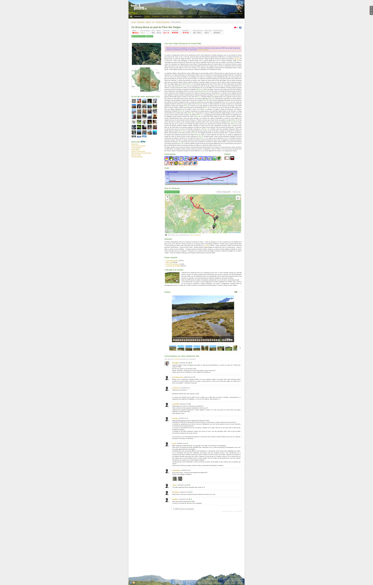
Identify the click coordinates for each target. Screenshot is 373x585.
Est (153, 22)
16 (206, 340)
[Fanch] (149, 106)
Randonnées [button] (138, 16)
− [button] (167, 200)
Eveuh (174, 443)
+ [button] (167, 197)
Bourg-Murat (134, 144)
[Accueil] (131, 16)
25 (225, 340)
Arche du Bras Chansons (173, 264)
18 (210, 340)
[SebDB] (133, 132)
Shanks (174, 485)
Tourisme (147, 16)
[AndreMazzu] (139, 101)
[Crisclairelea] (139, 106)
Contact (189, 16)
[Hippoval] (133, 111)
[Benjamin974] (144, 101)
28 (231, 340)
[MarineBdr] (144, 122)
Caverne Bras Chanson (172, 260)
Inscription (233, 13)
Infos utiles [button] (166, 16)
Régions (148, 22)
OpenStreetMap (237, 232)
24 (223, 340)
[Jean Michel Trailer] (139, 111)
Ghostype (175, 418)
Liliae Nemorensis (177, 377)
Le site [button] (182, 16)
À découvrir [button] (155, 16)
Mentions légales (218, 583)
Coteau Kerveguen (136, 147)
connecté (176, 359)
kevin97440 (175, 404)
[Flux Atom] (134, 582)
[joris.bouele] (154, 111)
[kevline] (139, 116)
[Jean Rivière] (144, 111)
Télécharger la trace (138, 36)
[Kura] (144, 116)
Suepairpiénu (176, 470)
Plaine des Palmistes (136, 156)
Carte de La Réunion (195, 235)
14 (201, 340)
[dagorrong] (144, 106)
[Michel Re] (149, 127)
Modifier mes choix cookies (204, 583)
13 (199, 340)
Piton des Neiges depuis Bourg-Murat (141, 153)
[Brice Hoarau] (149, 101)
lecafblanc (175, 499)
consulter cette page (203, 49)
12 (197, 340)
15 (203, 340)
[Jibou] (149, 111)
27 (229, 340)
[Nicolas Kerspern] (154, 127)
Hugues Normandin (237, 581)
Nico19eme (175, 492)
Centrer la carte (236, 192)
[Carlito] (154, 101)
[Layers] (238, 198)
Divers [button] (174, 16)
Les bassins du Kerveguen (173, 266)
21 (216, 340)
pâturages (237, 58)
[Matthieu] (133, 127)
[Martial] (149, 122)
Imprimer (150, 36)
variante (207, 245)
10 (193, 340)
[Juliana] (133, 116)
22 (218, 340)
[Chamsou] (133, 106)
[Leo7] (154, 116)
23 (221, 340)
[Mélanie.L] (139, 127)
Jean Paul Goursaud (237, 579)
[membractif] (144, 127)
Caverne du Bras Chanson (138, 145)
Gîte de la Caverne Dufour (138, 151)
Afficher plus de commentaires (184, 509)
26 (227, 340)
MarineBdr (175, 363)
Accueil (133, 22)
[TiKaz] (149, 132)
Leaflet (229, 232)
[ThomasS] (144, 132)
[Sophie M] (139, 132)
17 (208, 340)
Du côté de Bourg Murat (163, 22)
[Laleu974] (149, 116)
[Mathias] (154, 122)
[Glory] (154, 106)
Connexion (240, 13)
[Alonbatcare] (133, 101)
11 (195, 340)
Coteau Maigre (135, 149)
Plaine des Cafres (136, 154)
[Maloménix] (133, 122)
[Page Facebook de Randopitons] (130, 583)
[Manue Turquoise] (139, 122)
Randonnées (140, 22)
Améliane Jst (176, 388)
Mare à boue (169, 262)
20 (214, 340)
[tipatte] (154, 132)
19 (212, 340)
